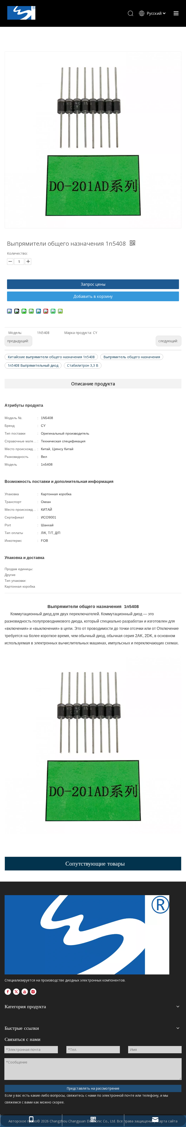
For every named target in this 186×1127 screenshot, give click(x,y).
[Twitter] (16, 992)
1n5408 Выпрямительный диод (33, 365)
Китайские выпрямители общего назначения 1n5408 (51, 357)
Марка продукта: (78, 332)
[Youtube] (25, 992)
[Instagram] (33, 992)
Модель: (15, 332)
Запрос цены (93, 284)
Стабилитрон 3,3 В (82, 365)
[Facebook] (8, 992)
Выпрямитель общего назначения (131, 357)
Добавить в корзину (93, 296)
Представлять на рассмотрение (93, 1088)
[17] (87, 934)
